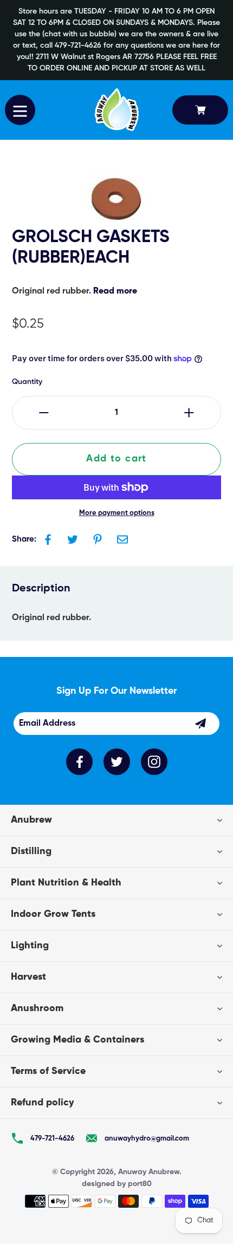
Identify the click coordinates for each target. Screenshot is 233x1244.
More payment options (116, 513)
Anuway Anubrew (148, 1172)
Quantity (27, 382)
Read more (115, 291)
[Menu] (20, 110)
